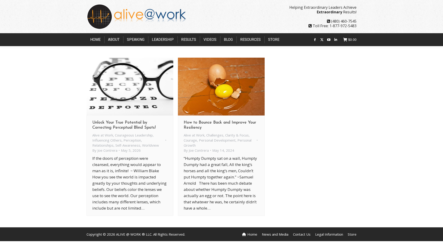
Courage (190, 140)
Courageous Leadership (134, 135)
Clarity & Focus (237, 135)
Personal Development (217, 140)
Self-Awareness (127, 145)
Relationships (103, 145)
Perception (132, 140)
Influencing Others (107, 140)
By (104, 150)
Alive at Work (102, 135)
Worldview (150, 145)
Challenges (214, 135)
